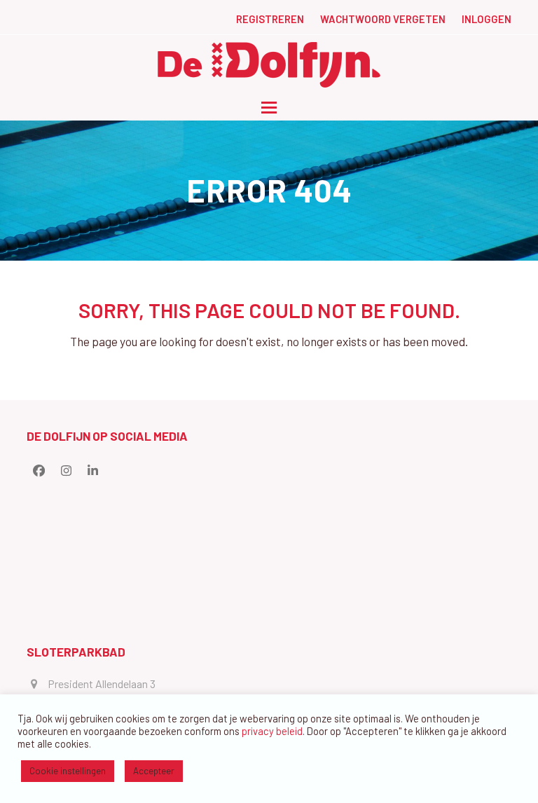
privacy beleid (272, 731)
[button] (269, 108)
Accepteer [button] (153, 770)
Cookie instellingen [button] (67, 770)
